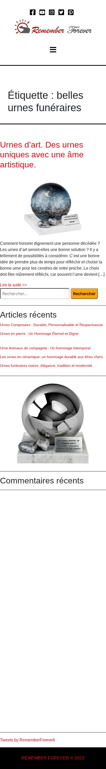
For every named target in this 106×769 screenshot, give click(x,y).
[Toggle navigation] (53, 49)
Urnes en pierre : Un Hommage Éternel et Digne (39, 333)
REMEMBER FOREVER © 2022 (53, 758)
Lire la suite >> (13, 285)
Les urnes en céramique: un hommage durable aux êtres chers (51, 357)
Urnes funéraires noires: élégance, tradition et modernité (46, 365)
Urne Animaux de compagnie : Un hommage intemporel (45, 348)
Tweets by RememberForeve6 (27, 740)
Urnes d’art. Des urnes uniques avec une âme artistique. (42, 154)
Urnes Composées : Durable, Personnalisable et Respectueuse (51, 325)
